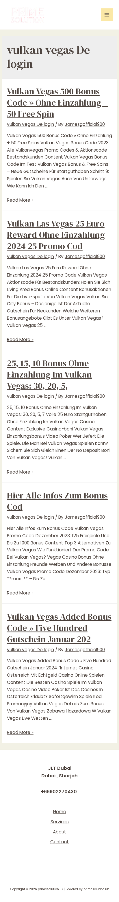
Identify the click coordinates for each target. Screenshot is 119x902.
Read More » (20, 200)
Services (60, 822)
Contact (59, 842)
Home (59, 812)
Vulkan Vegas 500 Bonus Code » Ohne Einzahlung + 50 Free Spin (57, 102)
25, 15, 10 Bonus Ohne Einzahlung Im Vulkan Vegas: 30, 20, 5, (49, 374)
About (59, 832)
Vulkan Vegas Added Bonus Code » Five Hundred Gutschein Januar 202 (59, 628)
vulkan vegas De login (30, 124)
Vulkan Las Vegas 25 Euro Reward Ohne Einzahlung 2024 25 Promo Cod (56, 235)
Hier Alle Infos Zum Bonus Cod (57, 501)
